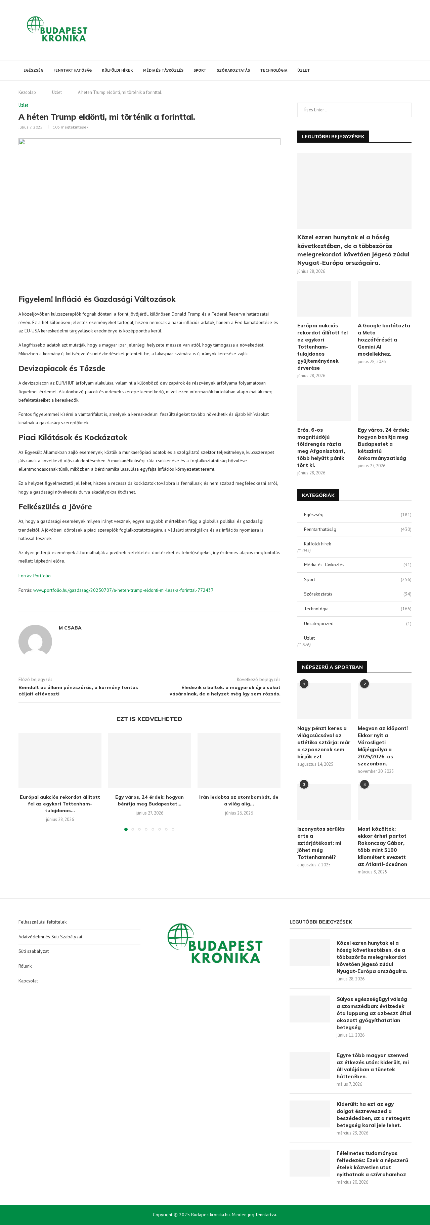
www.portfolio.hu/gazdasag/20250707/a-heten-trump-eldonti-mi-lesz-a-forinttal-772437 (123, 590)
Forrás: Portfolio (34, 576)
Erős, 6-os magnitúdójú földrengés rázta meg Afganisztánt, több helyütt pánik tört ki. (321, 447)
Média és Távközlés (163, 70)
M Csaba (70, 628)
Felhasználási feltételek (42, 922)
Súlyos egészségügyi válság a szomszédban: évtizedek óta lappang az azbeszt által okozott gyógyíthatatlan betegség (374, 1013)
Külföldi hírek (117, 70)
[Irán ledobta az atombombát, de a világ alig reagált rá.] (239, 760)
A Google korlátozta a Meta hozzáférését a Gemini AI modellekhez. (384, 339)
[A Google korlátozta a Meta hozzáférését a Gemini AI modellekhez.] (385, 299)
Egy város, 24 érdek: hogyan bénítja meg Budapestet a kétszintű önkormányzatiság (383, 444)
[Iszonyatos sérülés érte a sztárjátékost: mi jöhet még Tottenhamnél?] (324, 802)
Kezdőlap (27, 92)
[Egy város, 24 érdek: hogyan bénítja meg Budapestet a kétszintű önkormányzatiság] (149, 760)
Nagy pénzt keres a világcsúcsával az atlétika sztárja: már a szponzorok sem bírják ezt (323, 742)
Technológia (273, 70)
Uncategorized (358, 623)
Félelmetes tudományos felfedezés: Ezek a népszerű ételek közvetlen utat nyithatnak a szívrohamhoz (372, 1164)
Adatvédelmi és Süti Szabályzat (50, 937)
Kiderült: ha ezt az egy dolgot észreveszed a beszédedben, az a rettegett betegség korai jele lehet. (373, 1114)
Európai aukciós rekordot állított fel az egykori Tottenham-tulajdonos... (60, 803)
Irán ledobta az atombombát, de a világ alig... (239, 800)
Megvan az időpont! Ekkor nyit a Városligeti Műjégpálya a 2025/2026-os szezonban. (383, 746)
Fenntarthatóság (72, 70)
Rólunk (25, 966)
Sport (200, 70)
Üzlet (303, 70)
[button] (27, 782)
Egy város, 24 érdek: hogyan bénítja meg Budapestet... (149, 800)
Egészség (33, 70)
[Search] (408, 70)
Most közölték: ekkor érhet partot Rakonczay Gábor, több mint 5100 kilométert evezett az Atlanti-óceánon (382, 846)
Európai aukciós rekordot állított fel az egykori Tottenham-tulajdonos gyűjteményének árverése (322, 346)
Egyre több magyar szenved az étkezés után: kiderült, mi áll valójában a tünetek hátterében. (373, 1066)
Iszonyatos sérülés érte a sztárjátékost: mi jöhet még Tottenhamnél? (321, 843)
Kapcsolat (28, 981)
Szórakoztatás (233, 70)
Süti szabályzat (33, 951)
